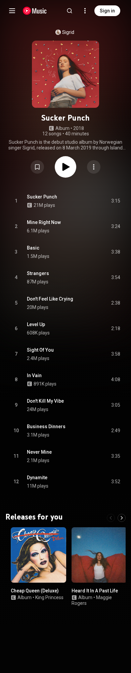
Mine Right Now (44, 222)
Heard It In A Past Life (95, 590)
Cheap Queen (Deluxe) (35, 590)
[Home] (35, 11)
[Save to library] (37, 167)
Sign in (107, 10)
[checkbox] (116, 201)
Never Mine (39, 452)
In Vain (34, 375)
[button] (37, 167)
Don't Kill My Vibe (45, 401)
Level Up (36, 324)
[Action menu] (93, 167)
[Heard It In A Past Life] (99, 555)
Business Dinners (46, 426)
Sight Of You (40, 350)
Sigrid (68, 32)
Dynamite (37, 477)
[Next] (122, 518)
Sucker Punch (42, 196)
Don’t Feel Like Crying (50, 299)
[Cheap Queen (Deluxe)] (38, 555)
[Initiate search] (69, 10)
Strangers (38, 273)
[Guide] (12, 11)
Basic (33, 248)
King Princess (49, 597)
